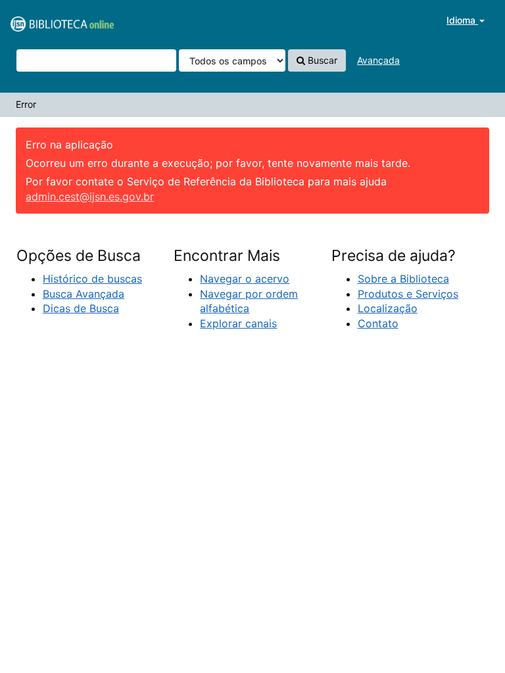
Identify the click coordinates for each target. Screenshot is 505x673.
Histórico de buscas (92, 278)
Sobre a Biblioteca (403, 278)
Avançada (378, 60)
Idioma (462, 20)
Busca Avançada (83, 293)
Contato (378, 323)
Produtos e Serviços (408, 293)
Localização (388, 308)
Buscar (321, 60)
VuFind (42, 20)
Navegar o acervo (244, 278)
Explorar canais (238, 323)
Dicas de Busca (81, 308)
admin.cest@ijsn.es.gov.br (90, 196)
